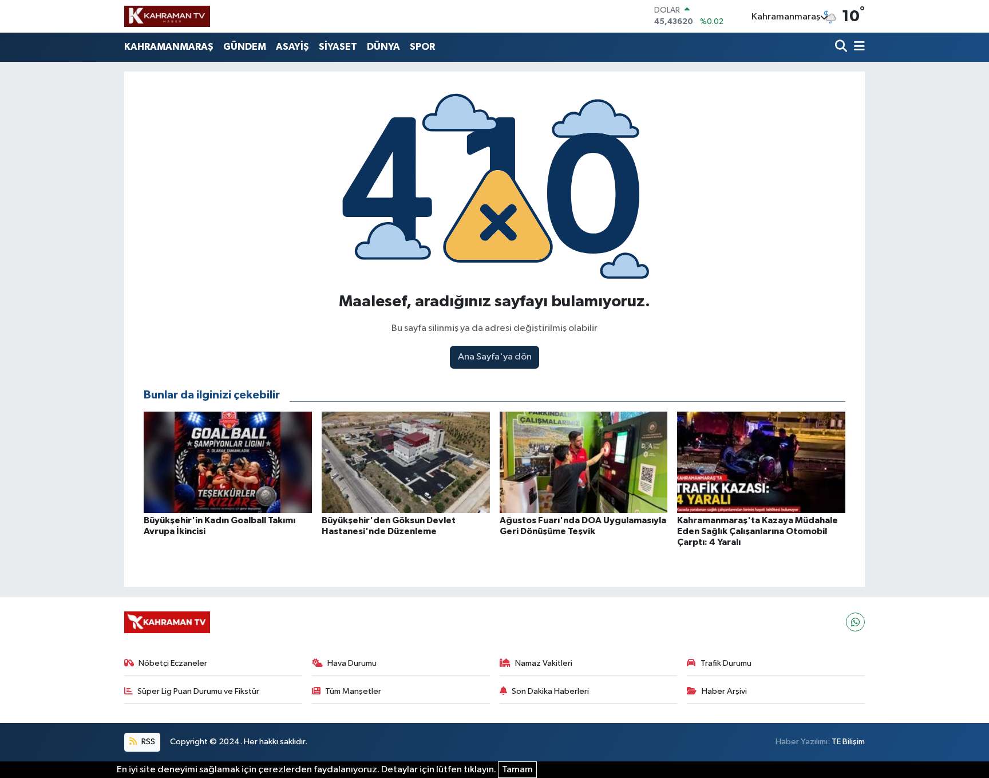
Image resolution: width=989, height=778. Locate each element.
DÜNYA (383, 47)
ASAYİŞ (292, 47)
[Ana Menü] (857, 47)
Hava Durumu (352, 663)
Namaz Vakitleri (543, 663)
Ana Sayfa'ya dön (495, 357)
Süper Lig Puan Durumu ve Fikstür (198, 691)
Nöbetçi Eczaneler (173, 663)
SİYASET (338, 47)
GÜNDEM (244, 47)
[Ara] (842, 47)
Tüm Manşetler (353, 691)
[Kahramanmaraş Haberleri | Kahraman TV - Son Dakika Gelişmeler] (167, 16)
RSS (147, 741)
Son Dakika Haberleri (550, 691)
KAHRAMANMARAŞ (168, 47)
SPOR (422, 47)
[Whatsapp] (855, 622)
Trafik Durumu (726, 663)
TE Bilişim (848, 741)
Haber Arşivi (724, 691)
